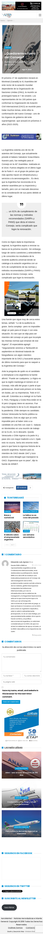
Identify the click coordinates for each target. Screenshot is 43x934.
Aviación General (22, 768)
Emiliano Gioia (30, 932)
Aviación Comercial (31, 511)
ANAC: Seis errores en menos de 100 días (21, 774)
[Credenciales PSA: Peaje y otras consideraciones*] (21, 794)
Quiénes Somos (15, 927)
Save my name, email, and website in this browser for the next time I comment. (20, 693)
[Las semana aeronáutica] (31, 526)
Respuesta (37, 635)
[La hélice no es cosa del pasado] (31, 507)
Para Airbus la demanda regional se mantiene (21, 832)
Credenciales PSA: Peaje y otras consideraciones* (21, 803)
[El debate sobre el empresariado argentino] (12, 526)
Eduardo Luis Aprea (20, 562)
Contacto (30, 927)
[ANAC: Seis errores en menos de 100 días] (21, 765)
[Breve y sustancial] (12, 507)
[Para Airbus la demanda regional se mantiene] (21, 823)
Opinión (8, 48)
